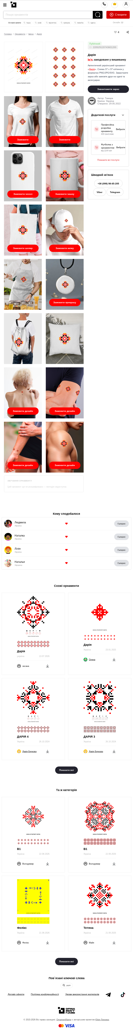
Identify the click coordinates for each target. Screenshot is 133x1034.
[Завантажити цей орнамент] (47, 665)
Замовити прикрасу (64, 302)
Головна (8, 34)
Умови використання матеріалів (82, 994)
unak (39, 23)
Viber (99, 192)
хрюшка (66, 23)
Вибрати (120, 129)
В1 (19, 849)
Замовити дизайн (23, 411)
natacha (80, 23)
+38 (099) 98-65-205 (108, 183)
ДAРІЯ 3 (89, 736)
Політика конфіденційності (45, 994)
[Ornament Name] (13, 3)
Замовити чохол (22, 194)
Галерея (121, 524)
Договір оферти (16, 994)
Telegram (115, 192)
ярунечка (52, 23)
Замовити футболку (23, 140)
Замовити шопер (23, 248)
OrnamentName (63, 1019)
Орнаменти (20, 34)
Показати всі (66, 770)
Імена (31, 34)
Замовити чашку (64, 194)
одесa (92, 23)
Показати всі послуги (108, 160)
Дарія (39, 34)
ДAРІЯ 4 (23, 736)
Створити (120, 14)
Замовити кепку (65, 248)
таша (28, 23)
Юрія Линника (102, 1019)
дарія (68, 985)
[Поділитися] (124, 32)
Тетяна (88, 927)
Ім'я (90, 59)
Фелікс (22, 927)
